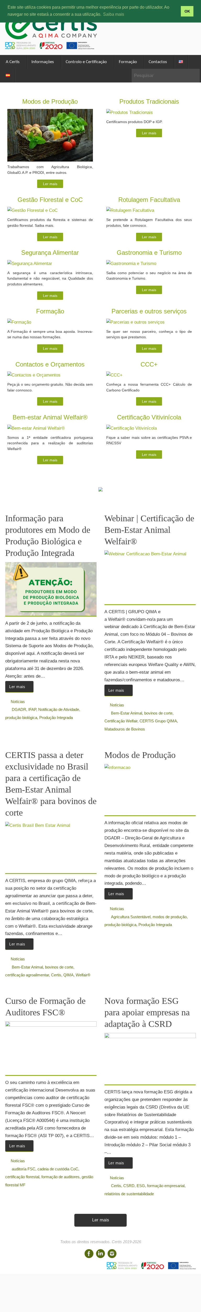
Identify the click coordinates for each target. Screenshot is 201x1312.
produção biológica (21, 717)
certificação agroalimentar (27, 975)
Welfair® (83, 975)
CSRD (129, 1185)
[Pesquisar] (195, 76)
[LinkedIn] (100, 1253)
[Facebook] (89, 1253)
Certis (56, 975)
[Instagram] (112, 1253)
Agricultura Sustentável (130, 917)
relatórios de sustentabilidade (129, 1194)
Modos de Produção (140, 755)
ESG (141, 1185)
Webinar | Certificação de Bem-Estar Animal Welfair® (149, 529)
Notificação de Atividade (58, 709)
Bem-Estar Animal (126, 713)
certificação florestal (22, 1177)
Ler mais (50, 184)
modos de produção (170, 917)
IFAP (32, 709)
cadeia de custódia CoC (57, 1169)
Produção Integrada (56, 717)
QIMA (68, 975)
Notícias (18, 701)
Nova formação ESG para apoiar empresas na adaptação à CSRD (147, 1012)
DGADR (19, 709)
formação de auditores (60, 1177)
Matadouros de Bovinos (124, 729)
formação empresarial (166, 1185)
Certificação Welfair (120, 721)
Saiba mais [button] (113, 14)
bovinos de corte (158, 713)
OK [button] (187, 11)
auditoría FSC (23, 1169)
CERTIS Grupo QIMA (158, 721)
